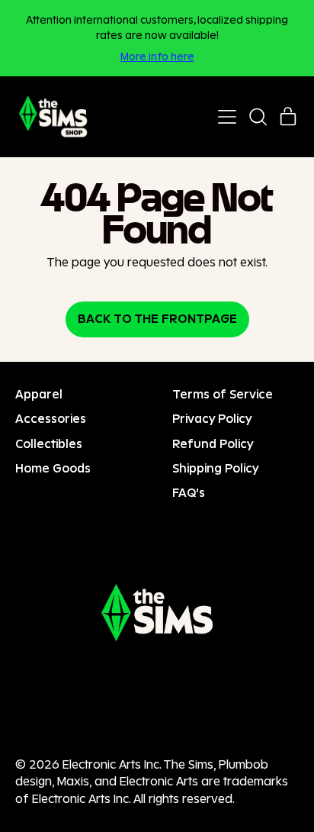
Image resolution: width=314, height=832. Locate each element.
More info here (157, 56)
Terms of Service (222, 394)
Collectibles (48, 444)
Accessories (50, 419)
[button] (257, 116)
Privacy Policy (212, 419)
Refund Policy (213, 444)
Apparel (38, 394)
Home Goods (53, 468)
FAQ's (188, 493)
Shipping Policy (215, 468)
